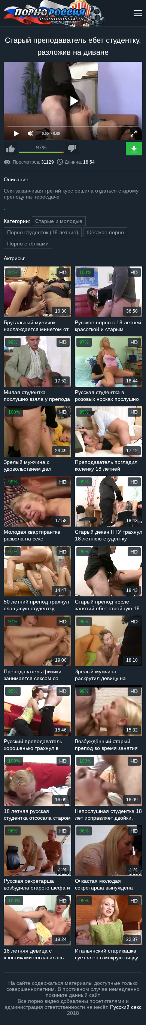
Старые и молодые (58, 221)
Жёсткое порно (105, 232)
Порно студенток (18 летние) (42, 232)
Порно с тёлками (28, 244)
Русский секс (126, 1007)
